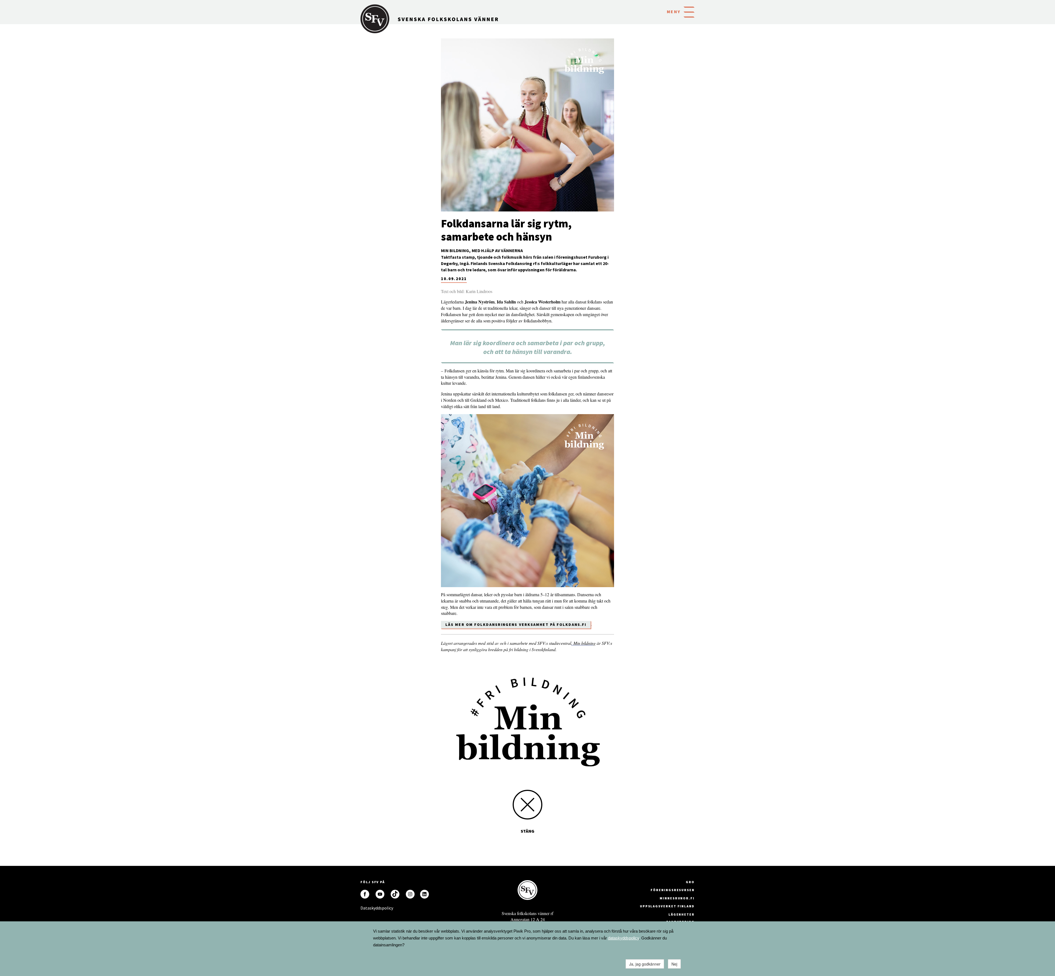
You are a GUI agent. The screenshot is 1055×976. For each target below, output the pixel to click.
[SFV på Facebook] (364, 894)
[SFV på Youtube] (380, 894)
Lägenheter (681, 914)
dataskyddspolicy (623, 938)
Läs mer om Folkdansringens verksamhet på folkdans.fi (515, 624)
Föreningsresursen (673, 890)
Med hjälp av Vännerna (497, 250)
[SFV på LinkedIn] (424, 894)
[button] (689, 11)
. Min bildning (583, 643)
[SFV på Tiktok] (395, 894)
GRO (690, 882)
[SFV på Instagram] (410, 894)
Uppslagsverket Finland (667, 906)
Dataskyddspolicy (364, 908)
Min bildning (455, 250)
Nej (674, 964)
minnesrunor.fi (677, 898)
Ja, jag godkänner (644, 964)
